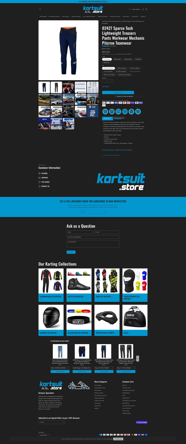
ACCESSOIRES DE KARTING (78, 333)
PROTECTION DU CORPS (105, 333)
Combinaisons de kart (99, 387)
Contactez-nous (126, 387)
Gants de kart (97, 390)
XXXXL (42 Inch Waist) (124, 74)
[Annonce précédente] (39, 1)
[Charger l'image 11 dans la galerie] (56, 99)
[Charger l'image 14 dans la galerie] (92, 99)
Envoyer (71, 252)
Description (107, 118)
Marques (96, 408)
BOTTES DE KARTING (75, 296)
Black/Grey (107, 62)
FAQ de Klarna (126, 398)
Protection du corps (99, 400)
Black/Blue (138, 59)
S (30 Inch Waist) (121, 68)
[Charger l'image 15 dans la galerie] (44, 111)
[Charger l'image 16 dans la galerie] (56, 111)
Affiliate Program (126, 413)
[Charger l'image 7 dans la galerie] (68, 87)
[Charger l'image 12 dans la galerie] (68, 99)
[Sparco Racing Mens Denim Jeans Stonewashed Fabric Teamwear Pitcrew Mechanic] (60, 351)
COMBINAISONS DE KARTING (50, 296)
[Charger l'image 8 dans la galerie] (80, 87)
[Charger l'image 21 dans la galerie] (56, 123)
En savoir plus (109, 439)
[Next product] (137, 358)
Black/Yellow (117, 59)
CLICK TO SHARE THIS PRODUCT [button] (112, 155)
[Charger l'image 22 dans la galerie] (68, 123)
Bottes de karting (98, 393)
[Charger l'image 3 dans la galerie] (56, 87)
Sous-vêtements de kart (100, 395)
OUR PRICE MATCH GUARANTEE (123, 150)
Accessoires (97, 405)
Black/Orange (128, 59)
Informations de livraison (128, 390)
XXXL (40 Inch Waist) (109, 74)
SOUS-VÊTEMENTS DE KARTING (132, 297)
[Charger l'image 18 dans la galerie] (80, 111)
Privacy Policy (125, 410)
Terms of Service (126, 408)
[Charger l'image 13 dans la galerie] (80, 99)
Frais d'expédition (113, 54)
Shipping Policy (126, 393)
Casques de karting (99, 398)
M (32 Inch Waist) (134, 68)
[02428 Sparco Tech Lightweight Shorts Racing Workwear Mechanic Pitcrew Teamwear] (82, 351)
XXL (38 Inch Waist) (136, 72)
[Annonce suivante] (147, 1)
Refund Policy (125, 403)
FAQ (123, 395)
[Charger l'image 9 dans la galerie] (92, 87)
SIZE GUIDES (105, 86)
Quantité (104, 78)
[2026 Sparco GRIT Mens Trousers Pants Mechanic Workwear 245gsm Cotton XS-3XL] (125, 351)
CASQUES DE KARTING (48, 333)
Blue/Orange (107, 59)
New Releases (98, 385)
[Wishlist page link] (129, 9)
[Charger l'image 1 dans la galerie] (44, 87)
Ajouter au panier (60, 371)
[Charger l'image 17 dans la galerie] (68, 111)
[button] (40, 9)
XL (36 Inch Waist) (121, 71)
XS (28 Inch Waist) (108, 68)
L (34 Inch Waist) (108, 71)
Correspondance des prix (128, 405)
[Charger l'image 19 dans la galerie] (92, 111)
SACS (126, 333)
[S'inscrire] (104, 211)
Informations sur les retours (129, 400)
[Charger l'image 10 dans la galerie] (44, 99)
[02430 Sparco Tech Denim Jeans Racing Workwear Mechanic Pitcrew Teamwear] (104, 351)
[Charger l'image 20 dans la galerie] (44, 123)
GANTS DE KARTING (103, 296)
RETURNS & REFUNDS (108, 150)
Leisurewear (97, 403)
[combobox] (60, 368)
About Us (124, 385)
